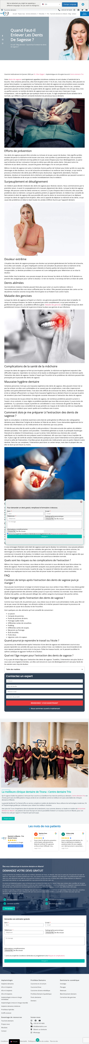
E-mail (47, 511)
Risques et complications (59, 534)
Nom (9, 511)
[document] (44, 522)
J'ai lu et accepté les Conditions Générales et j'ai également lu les (38, 534)
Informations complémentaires (17, 529)
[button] (81, 501)
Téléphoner (11, 516)
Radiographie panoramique (54, 516)
